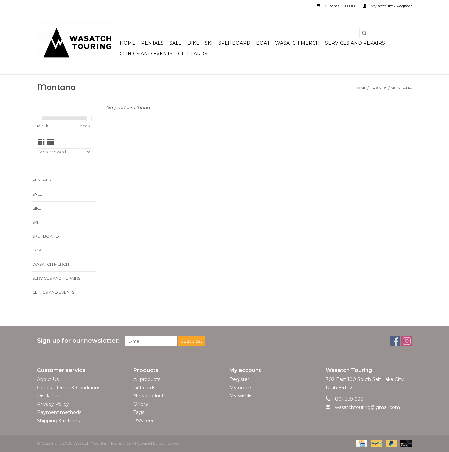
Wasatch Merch (297, 43)
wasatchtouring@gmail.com (367, 407)
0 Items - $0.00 (340, 5)
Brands (378, 87)
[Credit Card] (361, 442)
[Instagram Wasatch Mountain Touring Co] (406, 341)
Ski (209, 43)
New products (149, 396)
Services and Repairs (355, 43)
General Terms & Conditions (68, 388)
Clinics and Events (146, 54)
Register (239, 379)
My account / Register (391, 5)
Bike (193, 43)
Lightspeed (169, 443)
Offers (140, 404)
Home (127, 43)
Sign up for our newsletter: (78, 340)
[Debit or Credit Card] (405, 442)
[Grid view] (41, 142)
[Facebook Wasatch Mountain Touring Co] (395, 341)
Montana (401, 87)
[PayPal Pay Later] (390, 442)
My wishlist (241, 396)
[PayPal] (375, 442)
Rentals (152, 43)
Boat (263, 43)
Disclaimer (49, 396)
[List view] (50, 142)
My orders (240, 388)
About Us (48, 379)
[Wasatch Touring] (77, 43)
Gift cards (192, 54)
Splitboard (234, 43)
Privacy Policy (53, 404)
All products (146, 379)
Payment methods (59, 412)
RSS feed (144, 421)
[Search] (364, 33)
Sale (175, 43)
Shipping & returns (58, 421)
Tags (138, 412)
